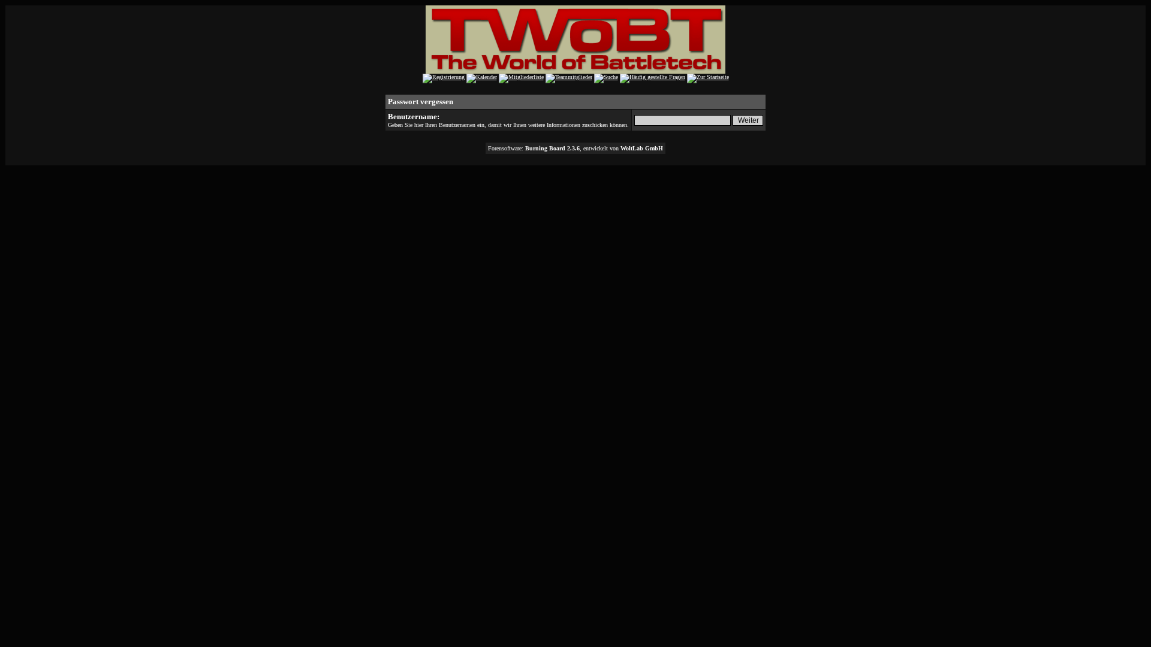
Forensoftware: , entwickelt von (575, 148)
